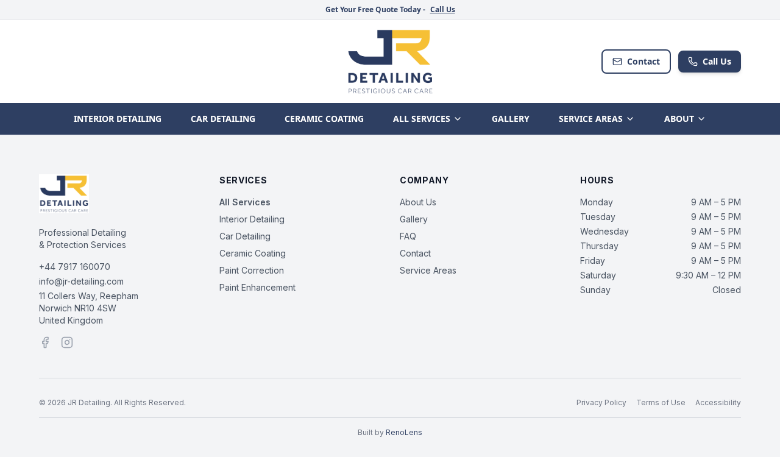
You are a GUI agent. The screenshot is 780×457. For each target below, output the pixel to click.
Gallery (414, 219)
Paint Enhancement (257, 287)
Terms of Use (661, 402)
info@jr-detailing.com (81, 281)
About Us (418, 202)
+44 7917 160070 (74, 266)
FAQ (408, 236)
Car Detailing (245, 236)
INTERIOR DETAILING (117, 118)
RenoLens (404, 432)
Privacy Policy (601, 402)
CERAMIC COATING (324, 118)
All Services (245, 202)
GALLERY (511, 118)
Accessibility (718, 402)
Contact (643, 61)
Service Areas (428, 270)
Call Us (442, 9)
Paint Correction (251, 270)
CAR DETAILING (223, 118)
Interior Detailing (252, 219)
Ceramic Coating (252, 253)
